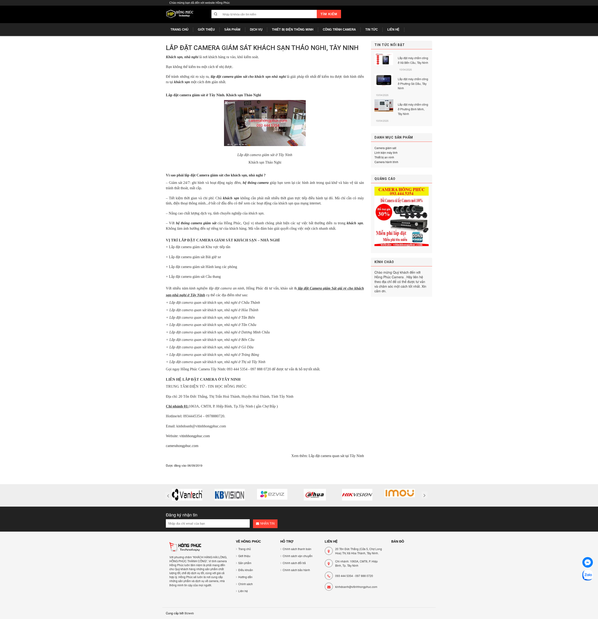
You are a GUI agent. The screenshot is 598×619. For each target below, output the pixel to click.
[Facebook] (587, 563)
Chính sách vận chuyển (298, 556)
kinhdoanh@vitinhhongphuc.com (356, 587)
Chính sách (245, 584)
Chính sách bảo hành (296, 570)
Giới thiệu (244, 556)
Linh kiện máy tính (386, 152)
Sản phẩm (244, 563)
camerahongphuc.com (182, 446)
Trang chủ (244, 549)
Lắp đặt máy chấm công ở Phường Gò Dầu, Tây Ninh (413, 83)
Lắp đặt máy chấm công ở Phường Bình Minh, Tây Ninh (413, 109)
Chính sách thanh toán (297, 549)
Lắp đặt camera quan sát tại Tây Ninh (336, 456)
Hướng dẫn (245, 577)
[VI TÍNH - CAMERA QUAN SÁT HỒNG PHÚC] (180, 16)
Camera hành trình (386, 162)
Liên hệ (243, 591)
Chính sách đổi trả (294, 563)
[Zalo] (587, 576)
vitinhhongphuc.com (194, 436)
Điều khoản (245, 570)
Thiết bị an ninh (384, 157)
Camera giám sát (385, 148)
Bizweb (189, 613)
